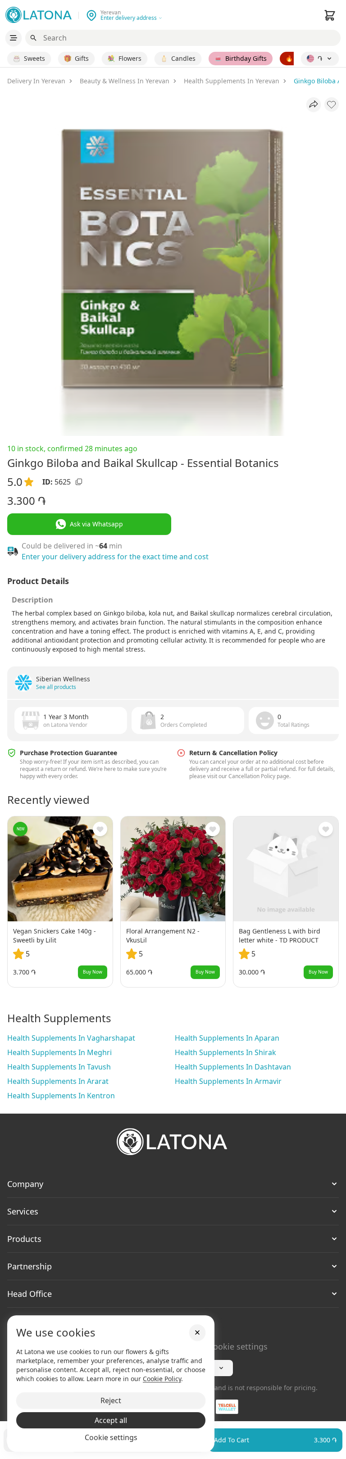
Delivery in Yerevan (36, 81)
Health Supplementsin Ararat (58, 1081)
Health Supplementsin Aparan (227, 1038)
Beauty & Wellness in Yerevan (124, 81)
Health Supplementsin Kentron (61, 1096)
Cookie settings (238, 1346)
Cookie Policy (162, 1378)
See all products (56, 687)
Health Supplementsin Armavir (228, 1081)
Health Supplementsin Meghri (59, 1052)
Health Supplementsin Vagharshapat (71, 1038)
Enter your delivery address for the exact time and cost (115, 557)
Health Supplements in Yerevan (231, 81)
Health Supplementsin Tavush (59, 1067)
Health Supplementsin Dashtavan (233, 1067)
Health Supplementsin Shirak (225, 1052)
